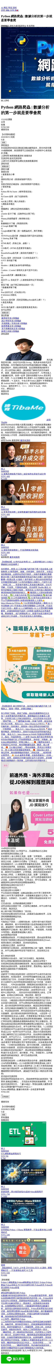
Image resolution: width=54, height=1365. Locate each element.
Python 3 (5, 1282)
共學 (12, 10)
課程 (15, 8)
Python (43, 1282)
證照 (3, 10)
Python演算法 (12, 1285)
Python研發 (14, 1288)
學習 (10, 8)
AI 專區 (4, 8)
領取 (3, 142)
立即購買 (5, 1097)
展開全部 (5, 166)
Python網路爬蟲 (24, 1282)
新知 (17, 10)
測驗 (8, 10)
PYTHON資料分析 (26, 1285)
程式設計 (35, 1282)
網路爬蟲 (13, 1282)
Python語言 (40, 1285)
